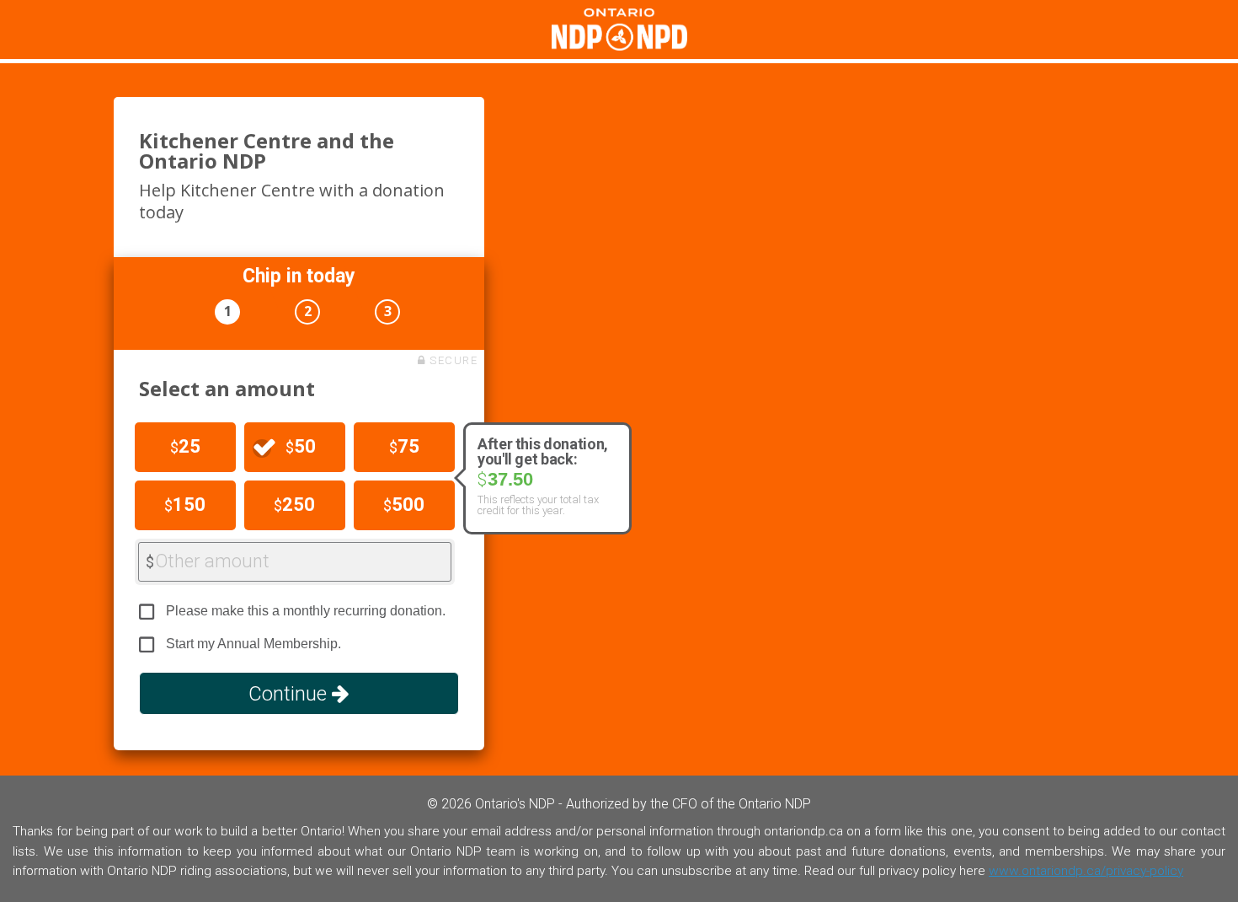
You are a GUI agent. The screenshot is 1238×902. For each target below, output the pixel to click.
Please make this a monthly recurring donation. (306, 611)
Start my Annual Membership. (253, 643)
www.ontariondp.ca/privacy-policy (1086, 870)
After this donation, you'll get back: (543, 452)
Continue (290, 694)
